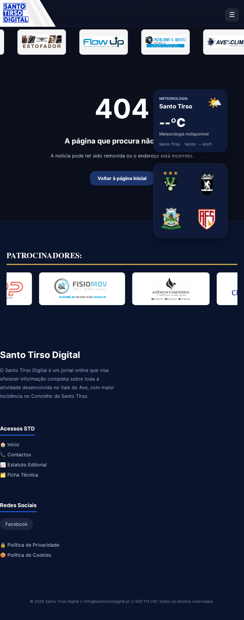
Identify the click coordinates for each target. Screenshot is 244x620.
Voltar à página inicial (122, 178)
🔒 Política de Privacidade (29, 545)
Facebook (16, 524)
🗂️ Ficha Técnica (19, 475)
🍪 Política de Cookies (25, 555)
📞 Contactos (15, 454)
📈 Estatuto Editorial (23, 465)
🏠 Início (9, 444)
